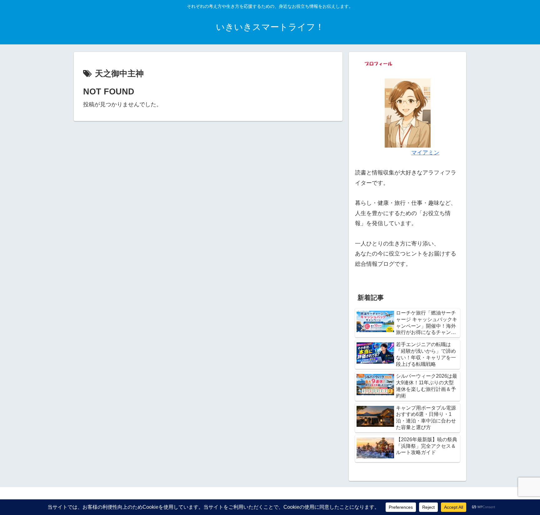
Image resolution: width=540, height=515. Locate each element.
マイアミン (425, 152)
